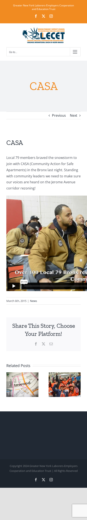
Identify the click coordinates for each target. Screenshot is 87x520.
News (33, 301)
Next (73, 115)
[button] (9, 384)
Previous (59, 115)
